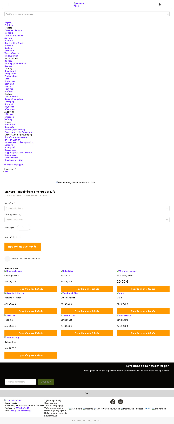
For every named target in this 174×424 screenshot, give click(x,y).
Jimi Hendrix (122, 320)
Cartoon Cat (66, 320)
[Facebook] (112, 401)
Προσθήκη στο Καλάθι (31, 289)
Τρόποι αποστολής (54, 408)
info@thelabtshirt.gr (21, 410)
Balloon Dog (10, 342)
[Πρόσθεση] (28, 227)
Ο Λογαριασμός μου (14, 164)
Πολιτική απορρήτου (55, 410)
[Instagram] (120, 401)
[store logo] (80, 5)
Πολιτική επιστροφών (55, 413)
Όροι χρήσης (50, 403)
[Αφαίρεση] (19, 227)
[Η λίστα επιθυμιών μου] (153, 5)
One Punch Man (68, 298)
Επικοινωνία (50, 416)
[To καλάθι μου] (167, 5)
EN (6, 171)
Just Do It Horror (12, 298)
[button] (87, 208)
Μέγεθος (9, 203)
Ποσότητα (9, 228)
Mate (119, 298)
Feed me (8, 320)
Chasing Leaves (11, 275)
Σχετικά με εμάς (52, 400)
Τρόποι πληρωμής (53, 405)
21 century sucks (125, 275)
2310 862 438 (22, 408)
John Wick (65, 275)
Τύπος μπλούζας (13, 214)
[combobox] (87, 13)
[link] (160, 5)
